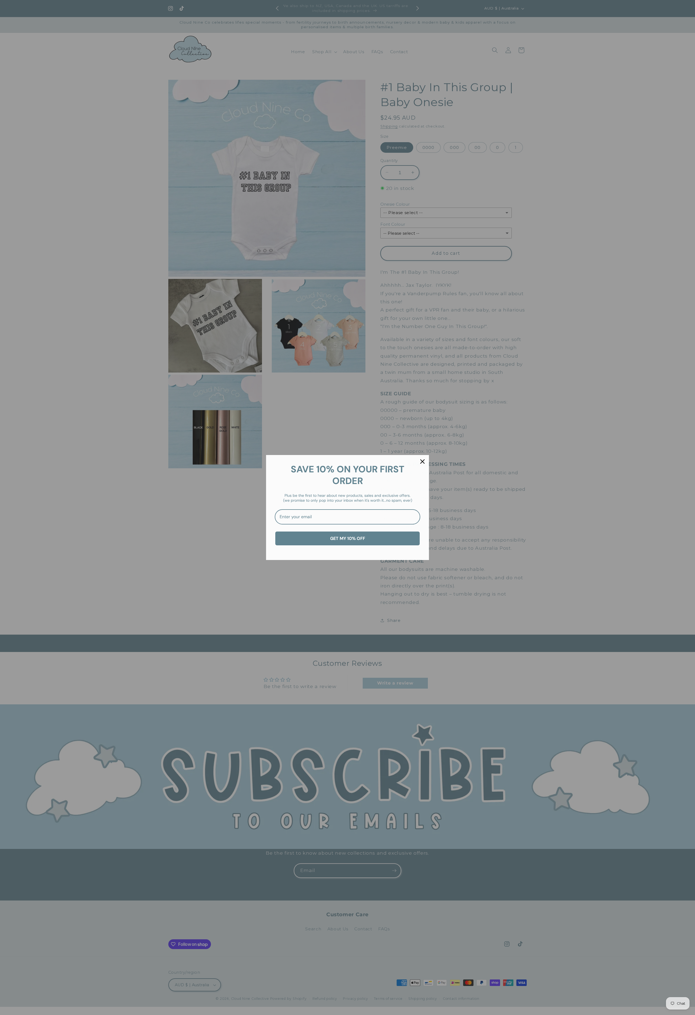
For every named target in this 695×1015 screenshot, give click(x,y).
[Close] (422, 461)
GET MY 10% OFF (347, 538)
